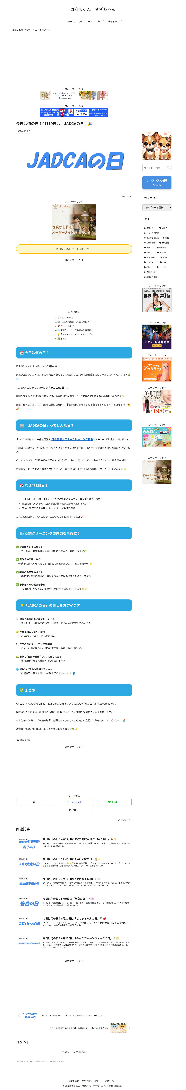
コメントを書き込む (74, 1051)
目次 (70, 311)
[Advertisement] (74, 62)
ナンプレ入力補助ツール (157, 182)
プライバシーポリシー (92, 1081)
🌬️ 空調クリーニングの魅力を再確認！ (75, 330)
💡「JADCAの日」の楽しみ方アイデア (75, 334)
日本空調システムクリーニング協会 (72, 439)
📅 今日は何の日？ (66, 317)
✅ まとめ (62, 338)
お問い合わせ (111, 1081)
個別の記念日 (24, 740)
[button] (74, 810)
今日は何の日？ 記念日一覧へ (74, 249)
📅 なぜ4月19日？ (65, 325)
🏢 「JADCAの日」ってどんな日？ (73, 321)
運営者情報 (74, 1081)
